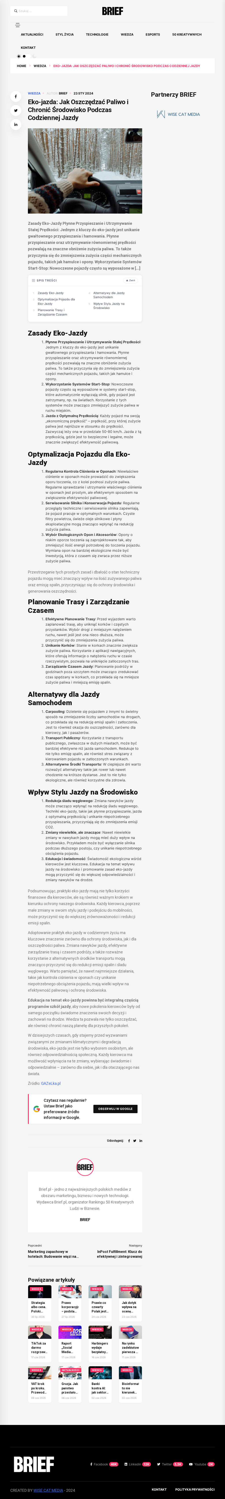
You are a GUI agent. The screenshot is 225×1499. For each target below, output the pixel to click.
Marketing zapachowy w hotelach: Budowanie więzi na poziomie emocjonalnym (52, 1254)
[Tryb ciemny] (34, 56)
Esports (153, 34)
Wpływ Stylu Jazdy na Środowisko (109, 306)
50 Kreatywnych (186, 34)
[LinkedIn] (141, 1140)
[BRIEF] (112, 10)
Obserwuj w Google (115, 1109)
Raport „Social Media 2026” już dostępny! (69, 1352)
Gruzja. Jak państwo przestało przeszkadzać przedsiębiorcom (74, 1392)
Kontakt (28, 47)
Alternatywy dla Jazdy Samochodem (109, 295)
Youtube (203, 1464)
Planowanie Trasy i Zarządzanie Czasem (52, 312)
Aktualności (32, 34)
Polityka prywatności (195, 1489)
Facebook (105, 1464)
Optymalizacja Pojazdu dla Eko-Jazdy (56, 301)
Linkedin (139, 1464)
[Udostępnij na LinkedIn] (15, 124)
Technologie (97, 34)
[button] (17, 25)
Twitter (171, 1464)
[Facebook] (129, 1140)
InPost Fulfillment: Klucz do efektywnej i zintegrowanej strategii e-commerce (119, 1254)
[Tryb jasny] (19, 56)
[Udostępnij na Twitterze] (15, 110)
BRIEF (63, 93)
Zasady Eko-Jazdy (51, 293)
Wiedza (127, 34)
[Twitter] (134, 1140)
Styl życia (65, 34)
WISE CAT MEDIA (48, 1490)
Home (21, 66)
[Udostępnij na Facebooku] (15, 96)
